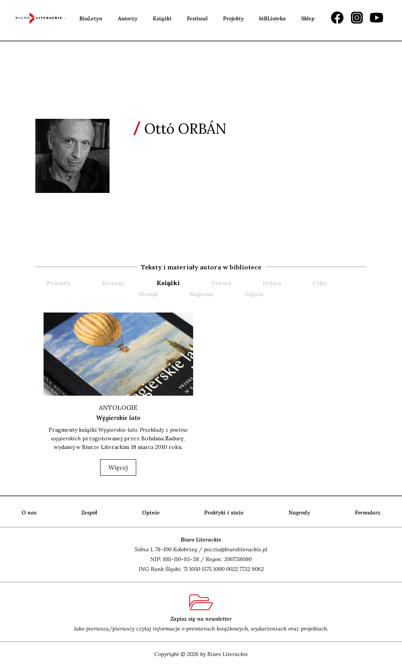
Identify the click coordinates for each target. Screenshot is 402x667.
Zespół (89, 512)
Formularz (367, 512)
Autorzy (127, 18)
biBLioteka (272, 18)
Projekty (233, 18)
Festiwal (197, 18)
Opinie (151, 512)
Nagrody (299, 512)
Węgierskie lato (118, 418)
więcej (118, 467)
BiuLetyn (90, 18)
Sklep (307, 18)
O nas (29, 512)
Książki (162, 18)
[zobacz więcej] (118, 354)
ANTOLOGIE (118, 407)
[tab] (183, 283)
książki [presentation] (168, 283)
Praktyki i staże (224, 512)
